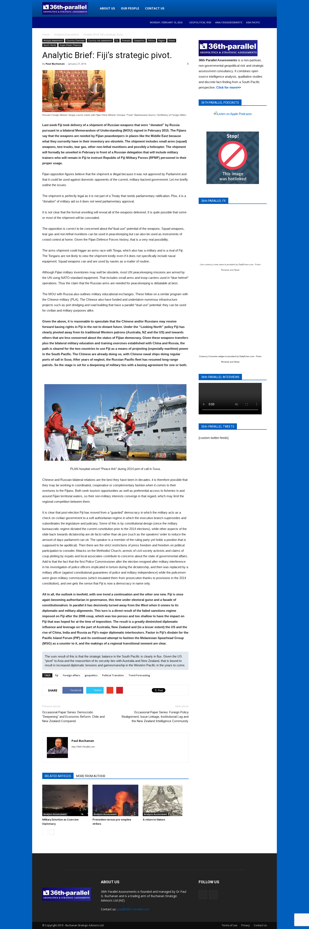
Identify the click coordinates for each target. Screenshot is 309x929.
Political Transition (113, 675)
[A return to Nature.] (166, 800)
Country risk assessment (100, 40)
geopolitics (91, 675)
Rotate (172, 40)
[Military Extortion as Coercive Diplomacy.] (65, 800)
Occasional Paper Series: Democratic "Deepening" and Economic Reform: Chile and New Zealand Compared (73, 716)
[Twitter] (213, 894)
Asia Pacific (253, 22)
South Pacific (50, 45)
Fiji (116, 40)
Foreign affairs (71, 675)
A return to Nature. (154, 819)
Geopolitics (139, 40)
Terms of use (229, 925)
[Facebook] (203, 894)
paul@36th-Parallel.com (133, 909)
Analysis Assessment (53, 40)
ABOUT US (107, 8)
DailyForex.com (246, 264)
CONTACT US (154, 8)
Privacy (245, 925)
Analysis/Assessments (228, 22)
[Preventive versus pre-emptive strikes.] (115, 800)
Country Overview (75, 40)
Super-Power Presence (70, 45)
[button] (262, 8)
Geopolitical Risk (200, 22)
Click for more (226, 87)
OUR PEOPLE (130, 8)
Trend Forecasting (139, 675)
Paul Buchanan (55, 63)
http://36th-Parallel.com (83, 746)
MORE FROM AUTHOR (90, 776)
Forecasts (126, 40)
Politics (151, 40)
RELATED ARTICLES (58, 776)
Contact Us (260, 925)
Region (161, 40)
